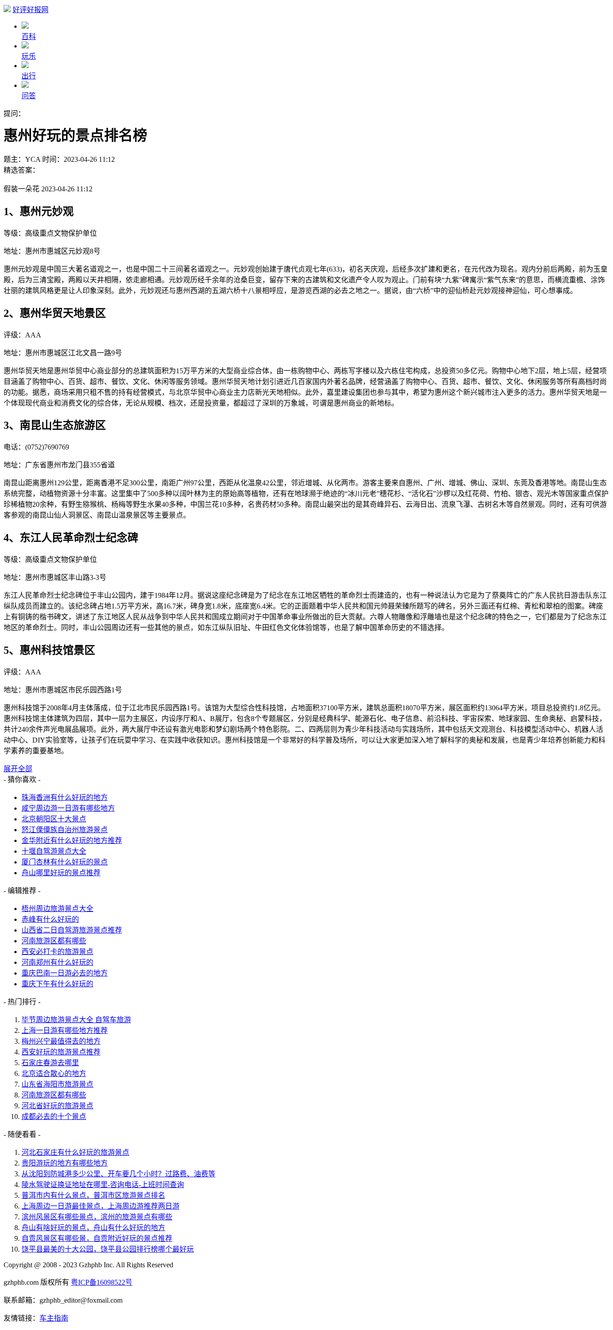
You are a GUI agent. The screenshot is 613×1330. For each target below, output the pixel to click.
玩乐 (29, 56)
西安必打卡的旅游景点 (57, 951)
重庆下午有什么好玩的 (57, 984)
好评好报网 (30, 9)
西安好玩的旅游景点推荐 (61, 1052)
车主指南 (53, 1318)
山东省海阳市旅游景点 (57, 1084)
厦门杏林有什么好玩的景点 (65, 862)
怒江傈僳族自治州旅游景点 (65, 829)
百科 (29, 36)
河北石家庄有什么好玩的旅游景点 (75, 1152)
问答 (29, 95)
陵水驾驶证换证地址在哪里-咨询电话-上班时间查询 (103, 1184)
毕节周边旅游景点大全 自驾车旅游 (76, 1019)
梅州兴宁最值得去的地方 (61, 1041)
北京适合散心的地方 (54, 1073)
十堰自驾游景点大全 (54, 851)
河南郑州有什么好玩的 (57, 962)
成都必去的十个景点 (54, 1116)
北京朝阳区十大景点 (54, 819)
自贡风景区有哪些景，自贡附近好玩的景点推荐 (97, 1238)
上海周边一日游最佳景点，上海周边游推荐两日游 (101, 1206)
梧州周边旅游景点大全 (57, 908)
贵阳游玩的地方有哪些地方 (65, 1163)
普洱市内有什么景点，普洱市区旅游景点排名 (93, 1195)
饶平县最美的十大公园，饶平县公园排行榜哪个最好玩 (108, 1249)
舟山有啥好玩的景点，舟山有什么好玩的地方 (93, 1227)
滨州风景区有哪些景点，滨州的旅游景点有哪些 (97, 1217)
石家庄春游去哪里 (50, 1063)
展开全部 (18, 769)
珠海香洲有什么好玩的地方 (65, 797)
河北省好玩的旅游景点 (57, 1106)
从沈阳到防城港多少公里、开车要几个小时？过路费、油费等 (118, 1174)
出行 (29, 76)
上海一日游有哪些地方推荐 (65, 1030)
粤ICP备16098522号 (101, 1282)
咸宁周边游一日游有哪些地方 (68, 808)
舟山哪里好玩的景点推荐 (61, 873)
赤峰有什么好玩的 (50, 919)
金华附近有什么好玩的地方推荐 (72, 840)
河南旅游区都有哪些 (54, 941)
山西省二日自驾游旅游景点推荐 (72, 930)
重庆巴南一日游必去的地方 (65, 973)
